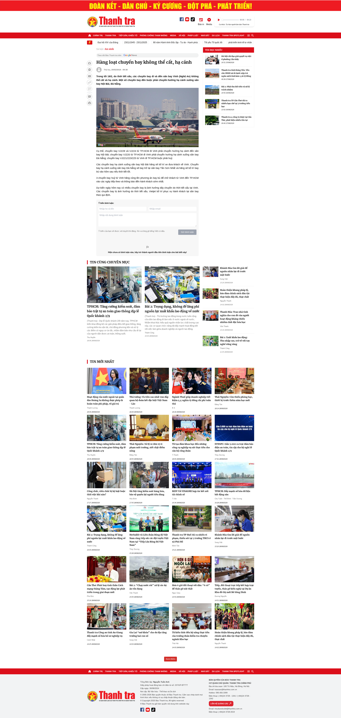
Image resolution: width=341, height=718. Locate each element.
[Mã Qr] (89, 89)
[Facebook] (182, 19)
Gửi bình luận (187, 232)
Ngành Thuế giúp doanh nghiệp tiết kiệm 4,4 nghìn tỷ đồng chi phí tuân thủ (191, 400)
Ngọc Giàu (176, 593)
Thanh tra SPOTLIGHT (233, 35)
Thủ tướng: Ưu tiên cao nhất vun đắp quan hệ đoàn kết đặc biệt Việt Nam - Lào (148, 400)
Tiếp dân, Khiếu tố (128, 35)
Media (173, 35)
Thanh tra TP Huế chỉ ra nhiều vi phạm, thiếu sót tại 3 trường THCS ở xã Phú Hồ (191, 538)
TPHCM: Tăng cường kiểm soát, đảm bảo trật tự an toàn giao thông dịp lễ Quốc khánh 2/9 (113, 311)
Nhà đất (205, 35)
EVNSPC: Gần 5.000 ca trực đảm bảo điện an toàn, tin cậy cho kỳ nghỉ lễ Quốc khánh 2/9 (234, 447)
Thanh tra (110, 35)
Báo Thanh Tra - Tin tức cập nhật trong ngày (111, 21)
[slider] (230, 20)
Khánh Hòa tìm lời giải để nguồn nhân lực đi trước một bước (233, 271)
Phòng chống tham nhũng (153, 35)
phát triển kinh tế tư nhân (226, 42)
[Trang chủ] (89, 35)
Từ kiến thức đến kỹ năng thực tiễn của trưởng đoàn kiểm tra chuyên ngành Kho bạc (190, 636)
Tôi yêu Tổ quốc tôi (199, 42)
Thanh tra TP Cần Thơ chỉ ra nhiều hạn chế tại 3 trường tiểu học (235, 103)
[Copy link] (89, 82)
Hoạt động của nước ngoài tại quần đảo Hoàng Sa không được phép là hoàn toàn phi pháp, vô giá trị (105, 400)
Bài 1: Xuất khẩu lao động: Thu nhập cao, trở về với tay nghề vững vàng (235, 340)
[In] (89, 103)
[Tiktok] (193, 19)
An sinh (109, 49)
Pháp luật (193, 35)
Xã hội (182, 35)
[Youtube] (187, 19)
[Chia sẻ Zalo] (89, 69)
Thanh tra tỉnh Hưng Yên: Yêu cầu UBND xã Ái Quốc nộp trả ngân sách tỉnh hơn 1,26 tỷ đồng (236, 73)
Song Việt (224, 279)
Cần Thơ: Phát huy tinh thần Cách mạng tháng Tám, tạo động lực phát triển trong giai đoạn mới (106, 588)
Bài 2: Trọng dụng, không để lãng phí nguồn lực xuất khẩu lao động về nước (106, 538)
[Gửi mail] (89, 76)
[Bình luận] (89, 96)
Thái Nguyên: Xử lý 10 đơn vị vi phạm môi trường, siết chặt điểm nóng (147, 447)
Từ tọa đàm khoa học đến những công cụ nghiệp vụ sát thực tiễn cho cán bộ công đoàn (191, 447)
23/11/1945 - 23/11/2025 (121, 42)
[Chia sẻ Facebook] (89, 63)
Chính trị (98, 35)
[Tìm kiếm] (252, 35)
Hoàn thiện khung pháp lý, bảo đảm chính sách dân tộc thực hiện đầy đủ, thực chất (235, 293)
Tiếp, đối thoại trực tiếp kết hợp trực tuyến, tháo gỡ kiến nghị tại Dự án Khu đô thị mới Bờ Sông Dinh (234, 588)
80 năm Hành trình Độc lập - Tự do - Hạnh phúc (161, 42)
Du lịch (216, 35)
